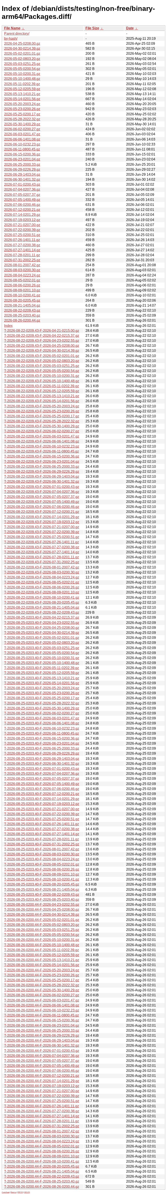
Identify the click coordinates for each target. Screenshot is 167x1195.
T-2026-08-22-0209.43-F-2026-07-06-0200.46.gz (41, 507)
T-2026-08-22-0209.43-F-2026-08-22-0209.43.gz (41, 612)
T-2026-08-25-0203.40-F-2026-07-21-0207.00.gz (41, 809)
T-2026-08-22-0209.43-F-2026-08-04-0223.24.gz (41, 577)
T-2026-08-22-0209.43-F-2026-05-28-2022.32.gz (41, 421)
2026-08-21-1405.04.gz (22, 305)
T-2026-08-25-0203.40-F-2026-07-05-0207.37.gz (41, 778)
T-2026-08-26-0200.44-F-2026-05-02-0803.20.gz (41, 925)
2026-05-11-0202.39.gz (22, 84)
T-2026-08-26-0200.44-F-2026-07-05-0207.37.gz (41, 1061)
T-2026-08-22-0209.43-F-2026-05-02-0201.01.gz (41, 356)
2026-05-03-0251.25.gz (22, 64)
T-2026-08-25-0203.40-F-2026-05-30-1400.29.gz (41, 708)
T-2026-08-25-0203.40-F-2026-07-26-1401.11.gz (41, 824)
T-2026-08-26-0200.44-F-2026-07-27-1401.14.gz (41, 1116)
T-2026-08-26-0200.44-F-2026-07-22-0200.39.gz (41, 1096)
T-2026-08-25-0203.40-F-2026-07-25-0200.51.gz (41, 819)
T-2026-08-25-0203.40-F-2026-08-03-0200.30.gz (41, 854)
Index (8, 325)
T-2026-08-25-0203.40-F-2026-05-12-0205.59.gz (41, 673)
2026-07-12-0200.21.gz (22, 210)
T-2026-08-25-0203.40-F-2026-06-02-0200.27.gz (41, 713)
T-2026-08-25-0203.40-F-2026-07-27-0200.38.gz (41, 829)
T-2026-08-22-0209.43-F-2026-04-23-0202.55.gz (41, 340)
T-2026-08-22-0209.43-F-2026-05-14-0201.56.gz (41, 401)
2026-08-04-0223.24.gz (22, 275)
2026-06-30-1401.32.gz (22, 179)
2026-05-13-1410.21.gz (22, 94)
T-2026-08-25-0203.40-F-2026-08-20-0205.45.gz (41, 884)
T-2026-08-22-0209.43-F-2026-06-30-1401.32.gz (41, 481)
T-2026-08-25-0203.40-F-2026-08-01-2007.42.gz (41, 849)
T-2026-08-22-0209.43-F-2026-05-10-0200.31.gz (41, 376)
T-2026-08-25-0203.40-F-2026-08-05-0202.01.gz (41, 864)
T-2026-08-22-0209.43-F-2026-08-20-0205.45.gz (41, 602)
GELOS (27, 1192)
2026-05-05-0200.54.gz (22, 69)
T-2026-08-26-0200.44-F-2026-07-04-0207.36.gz (41, 1056)
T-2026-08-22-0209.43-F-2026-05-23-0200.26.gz (41, 411)
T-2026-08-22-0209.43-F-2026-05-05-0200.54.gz (41, 371)
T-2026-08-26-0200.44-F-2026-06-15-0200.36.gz (41, 1020)
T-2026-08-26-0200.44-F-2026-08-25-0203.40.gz (41, 1181)
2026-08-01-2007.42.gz (22, 265)
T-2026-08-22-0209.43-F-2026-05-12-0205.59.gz (41, 391)
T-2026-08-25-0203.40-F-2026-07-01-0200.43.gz (41, 768)
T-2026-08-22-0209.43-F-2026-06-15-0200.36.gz (41, 456)
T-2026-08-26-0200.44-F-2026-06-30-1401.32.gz (41, 1045)
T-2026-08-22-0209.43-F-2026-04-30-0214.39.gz (41, 350)
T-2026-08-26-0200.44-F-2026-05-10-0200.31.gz (41, 940)
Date (130, 28)
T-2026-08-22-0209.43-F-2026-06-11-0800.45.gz (41, 451)
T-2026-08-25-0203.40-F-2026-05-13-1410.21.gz (41, 678)
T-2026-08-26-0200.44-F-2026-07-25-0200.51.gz (41, 1101)
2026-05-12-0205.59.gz (22, 89)
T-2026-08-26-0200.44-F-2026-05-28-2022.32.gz (41, 985)
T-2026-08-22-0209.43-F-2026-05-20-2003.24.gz (41, 406)
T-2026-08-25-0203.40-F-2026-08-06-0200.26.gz (41, 869)
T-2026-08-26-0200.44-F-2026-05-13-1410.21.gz (41, 960)
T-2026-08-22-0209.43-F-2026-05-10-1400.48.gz (41, 381)
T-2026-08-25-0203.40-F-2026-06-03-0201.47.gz (41, 718)
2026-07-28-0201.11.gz (22, 255)
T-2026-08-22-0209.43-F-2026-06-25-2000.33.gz (41, 466)
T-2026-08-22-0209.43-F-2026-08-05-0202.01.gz (41, 582)
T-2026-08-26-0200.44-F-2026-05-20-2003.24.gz (41, 970)
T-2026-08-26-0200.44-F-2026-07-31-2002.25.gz (41, 1126)
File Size (92, 28)
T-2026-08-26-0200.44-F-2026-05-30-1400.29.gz (41, 990)
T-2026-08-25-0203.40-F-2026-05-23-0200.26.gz (41, 693)
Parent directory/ (16, 33)
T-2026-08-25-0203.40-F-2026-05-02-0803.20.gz (41, 643)
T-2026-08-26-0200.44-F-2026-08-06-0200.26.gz (41, 1151)
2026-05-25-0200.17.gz (22, 114)
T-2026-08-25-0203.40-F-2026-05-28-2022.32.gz (41, 703)
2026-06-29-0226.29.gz (22, 169)
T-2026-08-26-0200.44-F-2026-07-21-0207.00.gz (41, 1091)
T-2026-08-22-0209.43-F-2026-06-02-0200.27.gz (41, 431)
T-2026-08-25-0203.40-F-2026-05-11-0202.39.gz (41, 668)
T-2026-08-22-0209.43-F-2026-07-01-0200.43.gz (41, 487)
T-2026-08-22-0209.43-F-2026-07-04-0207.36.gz (41, 492)
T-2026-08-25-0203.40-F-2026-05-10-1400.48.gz (41, 663)
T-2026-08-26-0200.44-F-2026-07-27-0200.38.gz (41, 1111)
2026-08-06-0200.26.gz (22, 285)
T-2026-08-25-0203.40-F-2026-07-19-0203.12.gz (41, 804)
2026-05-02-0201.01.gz (22, 53)
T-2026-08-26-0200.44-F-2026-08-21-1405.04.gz (41, 1171)
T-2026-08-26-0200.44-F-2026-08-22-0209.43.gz (41, 1176)
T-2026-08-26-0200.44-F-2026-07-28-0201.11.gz (41, 1121)
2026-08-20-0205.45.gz (22, 300)
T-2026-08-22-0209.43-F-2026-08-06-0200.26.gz (41, 587)
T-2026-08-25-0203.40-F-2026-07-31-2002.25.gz (41, 844)
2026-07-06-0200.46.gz (22, 205)
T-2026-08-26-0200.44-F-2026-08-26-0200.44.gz (41, 1186)
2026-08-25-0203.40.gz (22, 315)
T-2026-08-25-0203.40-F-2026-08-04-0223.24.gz (41, 859)
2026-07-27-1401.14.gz (22, 250)
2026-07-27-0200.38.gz (22, 245)
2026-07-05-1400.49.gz (22, 200)
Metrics (13, 1192)
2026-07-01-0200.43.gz (22, 184)
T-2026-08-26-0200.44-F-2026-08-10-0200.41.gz (41, 1161)
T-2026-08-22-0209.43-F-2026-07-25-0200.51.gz (41, 537)
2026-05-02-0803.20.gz (22, 59)
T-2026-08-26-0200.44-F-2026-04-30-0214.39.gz (41, 914)
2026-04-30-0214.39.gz (22, 48)
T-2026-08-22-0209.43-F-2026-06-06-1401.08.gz (41, 441)
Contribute (5, 1192)
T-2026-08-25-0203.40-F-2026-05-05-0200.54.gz (41, 653)
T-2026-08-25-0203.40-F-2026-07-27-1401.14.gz (41, 834)
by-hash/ (10, 38)
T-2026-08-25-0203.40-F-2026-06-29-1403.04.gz (41, 758)
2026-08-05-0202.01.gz (22, 280)
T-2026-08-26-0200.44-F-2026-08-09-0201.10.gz (41, 1156)
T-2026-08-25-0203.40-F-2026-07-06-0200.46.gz (41, 789)
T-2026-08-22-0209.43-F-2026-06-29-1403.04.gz (41, 476)
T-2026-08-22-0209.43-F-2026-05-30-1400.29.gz (41, 426)
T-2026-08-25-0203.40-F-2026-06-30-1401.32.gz (41, 763)
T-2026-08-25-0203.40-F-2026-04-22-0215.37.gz (41, 617)
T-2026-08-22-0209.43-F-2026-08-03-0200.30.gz (41, 572)
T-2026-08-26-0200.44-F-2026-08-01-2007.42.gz (41, 1131)
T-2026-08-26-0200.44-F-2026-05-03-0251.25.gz (41, 930)
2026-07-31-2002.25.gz (22, 260)
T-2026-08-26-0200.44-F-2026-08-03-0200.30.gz (41, 1136)
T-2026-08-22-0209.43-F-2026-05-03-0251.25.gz (41, 366)
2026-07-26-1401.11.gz (22, 240)
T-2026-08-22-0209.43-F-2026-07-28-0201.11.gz (41, 557)
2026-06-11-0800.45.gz (22, 149)
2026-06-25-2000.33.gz (22, 164)
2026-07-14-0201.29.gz (22, 215)
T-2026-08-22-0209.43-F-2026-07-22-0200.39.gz (41, 532)
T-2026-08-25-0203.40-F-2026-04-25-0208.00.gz (41, 628)
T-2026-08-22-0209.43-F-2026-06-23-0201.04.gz (41, 461)
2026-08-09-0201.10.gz (22, 290)
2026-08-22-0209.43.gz (22, 310)
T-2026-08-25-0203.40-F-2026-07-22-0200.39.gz (41, 814)
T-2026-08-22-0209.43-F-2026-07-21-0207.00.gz (41, 527)
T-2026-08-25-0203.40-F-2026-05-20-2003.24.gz (41, 688)
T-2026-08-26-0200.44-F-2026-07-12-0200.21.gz (41, 1076)
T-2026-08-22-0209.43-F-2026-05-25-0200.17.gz (41, 416)
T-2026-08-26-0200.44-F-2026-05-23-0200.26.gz (41, 975)
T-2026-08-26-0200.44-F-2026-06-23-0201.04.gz (41, 1025)
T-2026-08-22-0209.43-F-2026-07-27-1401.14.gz (41, 552)
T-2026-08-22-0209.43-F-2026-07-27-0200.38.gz (41, 547)
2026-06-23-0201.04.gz (22, 159)
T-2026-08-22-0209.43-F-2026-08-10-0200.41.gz (41, 597)
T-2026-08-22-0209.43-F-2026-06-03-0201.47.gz (41, 436)
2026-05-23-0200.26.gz (22, 109)
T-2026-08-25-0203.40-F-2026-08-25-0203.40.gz (41, 899)
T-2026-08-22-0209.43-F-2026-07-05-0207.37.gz (41, 497)
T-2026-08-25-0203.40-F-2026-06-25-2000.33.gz (41, 748)
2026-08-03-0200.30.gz (22, 270)
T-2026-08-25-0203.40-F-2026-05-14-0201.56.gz (41, 683)
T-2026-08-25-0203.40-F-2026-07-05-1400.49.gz (41, 784)
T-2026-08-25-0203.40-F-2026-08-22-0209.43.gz (41, 894)
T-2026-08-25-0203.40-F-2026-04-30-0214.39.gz (41, 633)
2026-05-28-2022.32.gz (22, 119)
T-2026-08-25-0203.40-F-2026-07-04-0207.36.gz (41, 773)
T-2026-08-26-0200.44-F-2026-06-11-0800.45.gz (41, 1015)
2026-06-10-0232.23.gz (22, 144)
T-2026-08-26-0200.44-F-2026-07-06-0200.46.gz (41, 1071)
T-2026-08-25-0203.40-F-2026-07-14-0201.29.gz (41, 799)
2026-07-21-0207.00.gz (22, 225)
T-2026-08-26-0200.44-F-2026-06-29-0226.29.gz (41, 1035)
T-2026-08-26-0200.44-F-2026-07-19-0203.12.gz (41, 1086)
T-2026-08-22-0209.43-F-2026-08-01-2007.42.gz (41, 567)
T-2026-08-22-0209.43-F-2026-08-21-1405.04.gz (41, 607)
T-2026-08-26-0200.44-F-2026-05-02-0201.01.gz (41, 920)
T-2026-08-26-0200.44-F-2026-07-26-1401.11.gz (41, 1106)
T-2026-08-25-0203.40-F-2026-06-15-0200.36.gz (41, 738)
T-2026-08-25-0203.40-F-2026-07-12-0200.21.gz (41, 794)
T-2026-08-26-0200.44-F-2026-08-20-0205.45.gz (41, 1166)
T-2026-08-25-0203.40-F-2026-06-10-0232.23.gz (41, 728)
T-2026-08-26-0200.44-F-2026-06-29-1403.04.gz (41, 1040)
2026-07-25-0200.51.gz (22, 235)
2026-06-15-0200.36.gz (22, 154)
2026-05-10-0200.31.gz (22, 74)
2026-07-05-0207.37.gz (22, 195)
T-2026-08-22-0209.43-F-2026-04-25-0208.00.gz (41, 345)
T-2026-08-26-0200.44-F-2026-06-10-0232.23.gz (41, 1010)
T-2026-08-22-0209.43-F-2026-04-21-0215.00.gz (41, 330)
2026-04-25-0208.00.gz (22, 43)
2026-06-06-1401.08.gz (22, 139)
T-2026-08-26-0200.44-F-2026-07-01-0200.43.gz (41, 1051)
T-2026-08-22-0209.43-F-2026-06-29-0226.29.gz (41, 471)
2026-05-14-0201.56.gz (22, 99)
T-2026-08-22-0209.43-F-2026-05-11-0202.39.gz (41, 386)
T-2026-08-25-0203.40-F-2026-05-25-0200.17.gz (41, 698)
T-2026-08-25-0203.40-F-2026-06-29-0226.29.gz (41, 753)
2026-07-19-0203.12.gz (22, 220)
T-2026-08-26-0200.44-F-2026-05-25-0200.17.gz (41, 980)
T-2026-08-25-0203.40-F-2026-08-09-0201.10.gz (41, 874)
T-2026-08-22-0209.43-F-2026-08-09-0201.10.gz (41, 592)
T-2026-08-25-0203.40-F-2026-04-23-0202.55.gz (41, 623)
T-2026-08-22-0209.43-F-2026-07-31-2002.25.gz (41, 562)
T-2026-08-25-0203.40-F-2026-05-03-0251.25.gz (41, 648)
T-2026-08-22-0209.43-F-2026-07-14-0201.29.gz (41, 517)
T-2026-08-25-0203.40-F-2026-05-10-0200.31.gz (41, 658)
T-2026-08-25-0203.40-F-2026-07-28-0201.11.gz (41, 839)
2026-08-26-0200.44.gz (22, 320)
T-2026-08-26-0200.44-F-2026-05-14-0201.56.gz (41, 965)
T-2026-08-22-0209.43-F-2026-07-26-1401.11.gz (41, 542)
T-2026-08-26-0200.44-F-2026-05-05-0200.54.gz (41, 935)
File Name (12, 28)
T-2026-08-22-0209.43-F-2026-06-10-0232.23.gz (41, 446)
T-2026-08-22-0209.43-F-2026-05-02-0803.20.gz (41, 361)
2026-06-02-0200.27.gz (22, 129)
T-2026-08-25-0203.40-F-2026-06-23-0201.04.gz (41, 743)
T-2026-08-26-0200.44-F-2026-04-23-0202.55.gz (41, 904)
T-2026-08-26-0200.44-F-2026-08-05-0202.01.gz (41, 1146)
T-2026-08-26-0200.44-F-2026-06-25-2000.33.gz (41, 1030)
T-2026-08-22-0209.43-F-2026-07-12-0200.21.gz (41, 512)
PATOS (20, 1192)
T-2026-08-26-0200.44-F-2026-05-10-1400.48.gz (41, 945)
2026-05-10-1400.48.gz (22, 79)
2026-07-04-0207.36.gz (22, 189)
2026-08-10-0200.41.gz (22, 295)
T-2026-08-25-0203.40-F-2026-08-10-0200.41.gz (41, 879)
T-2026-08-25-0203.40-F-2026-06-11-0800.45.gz (41, 733)
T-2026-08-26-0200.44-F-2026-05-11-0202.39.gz (41, 950)
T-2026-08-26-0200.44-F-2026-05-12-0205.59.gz (41, 955)
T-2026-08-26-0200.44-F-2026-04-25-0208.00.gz (41, 909)
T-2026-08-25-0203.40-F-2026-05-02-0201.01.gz (41, 638)
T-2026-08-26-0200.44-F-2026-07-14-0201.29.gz (41, 1081)
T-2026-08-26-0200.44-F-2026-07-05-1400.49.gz (41, 1066)
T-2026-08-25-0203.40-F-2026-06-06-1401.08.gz (41, 723)
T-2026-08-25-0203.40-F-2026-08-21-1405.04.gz (41, 889)
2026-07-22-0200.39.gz (22, 230)
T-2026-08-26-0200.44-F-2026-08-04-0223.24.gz (41, 1141)
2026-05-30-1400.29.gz (22, 124)
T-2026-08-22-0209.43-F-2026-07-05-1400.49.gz (41, 502)
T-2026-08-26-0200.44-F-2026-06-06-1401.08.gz (41, 1005)
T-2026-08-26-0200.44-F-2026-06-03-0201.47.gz (41, 1000)
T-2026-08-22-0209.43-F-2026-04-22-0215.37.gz (41, 335)
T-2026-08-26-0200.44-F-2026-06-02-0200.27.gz (41, 995)
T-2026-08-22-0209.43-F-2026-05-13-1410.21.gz (41, 396)
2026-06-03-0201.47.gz (22, 134)
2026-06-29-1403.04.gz (22, 174)
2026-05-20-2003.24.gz (22, 104)
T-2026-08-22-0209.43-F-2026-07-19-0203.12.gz (41, 522)
